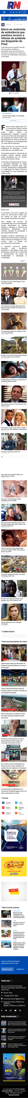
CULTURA (5, 684)
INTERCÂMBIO (6, 734)
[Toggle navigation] (4, 12)
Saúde (4, 659)
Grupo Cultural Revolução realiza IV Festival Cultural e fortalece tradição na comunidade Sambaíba (14, 690)
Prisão (14, 941)
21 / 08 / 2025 (19, 24)
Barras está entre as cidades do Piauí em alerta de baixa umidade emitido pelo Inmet (13, 716)
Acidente (15, 930)
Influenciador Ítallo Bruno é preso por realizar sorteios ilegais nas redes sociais (19, 946)
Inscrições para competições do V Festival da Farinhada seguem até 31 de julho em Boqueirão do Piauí (14, 791)
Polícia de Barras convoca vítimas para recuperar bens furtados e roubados (16, 1038)
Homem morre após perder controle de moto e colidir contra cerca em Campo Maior (17, 1031)
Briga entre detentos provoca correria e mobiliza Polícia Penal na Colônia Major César (17, 1045)
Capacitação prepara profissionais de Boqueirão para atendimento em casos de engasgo (13, 665)
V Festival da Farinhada (8, 784)
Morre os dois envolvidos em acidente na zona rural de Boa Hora (18, 915)
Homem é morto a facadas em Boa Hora (19, 924)
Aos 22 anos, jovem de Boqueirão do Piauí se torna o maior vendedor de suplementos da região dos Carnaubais (13, 766)
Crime (14, 920)
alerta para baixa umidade (9, 709)
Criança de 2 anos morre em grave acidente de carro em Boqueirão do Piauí (19, 935)
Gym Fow (5, 759)
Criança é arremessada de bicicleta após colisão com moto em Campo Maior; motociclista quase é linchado (17, 1023)
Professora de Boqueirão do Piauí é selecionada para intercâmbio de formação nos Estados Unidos (12, 741)
